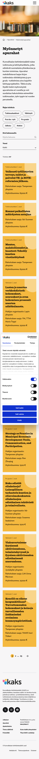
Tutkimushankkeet (12, 113)
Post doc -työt (10, 119)
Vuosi (5, 143)
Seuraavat (27, 656)
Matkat (19, 126)
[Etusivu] (4, 40)
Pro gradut (25, 119)
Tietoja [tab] (32, 343)
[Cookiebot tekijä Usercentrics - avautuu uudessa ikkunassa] (28, 337)
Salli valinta (19, 414)
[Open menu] (34, 3)
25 (21, 656)
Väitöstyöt (28, 113)
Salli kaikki (19, 408)
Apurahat (10, 40)
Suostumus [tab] (6, 343)
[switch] (34, 385)
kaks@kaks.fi (24, 724)
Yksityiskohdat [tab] (19, 343)
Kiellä (19, 420)
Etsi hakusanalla (9, 133)
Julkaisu (8, 126)
